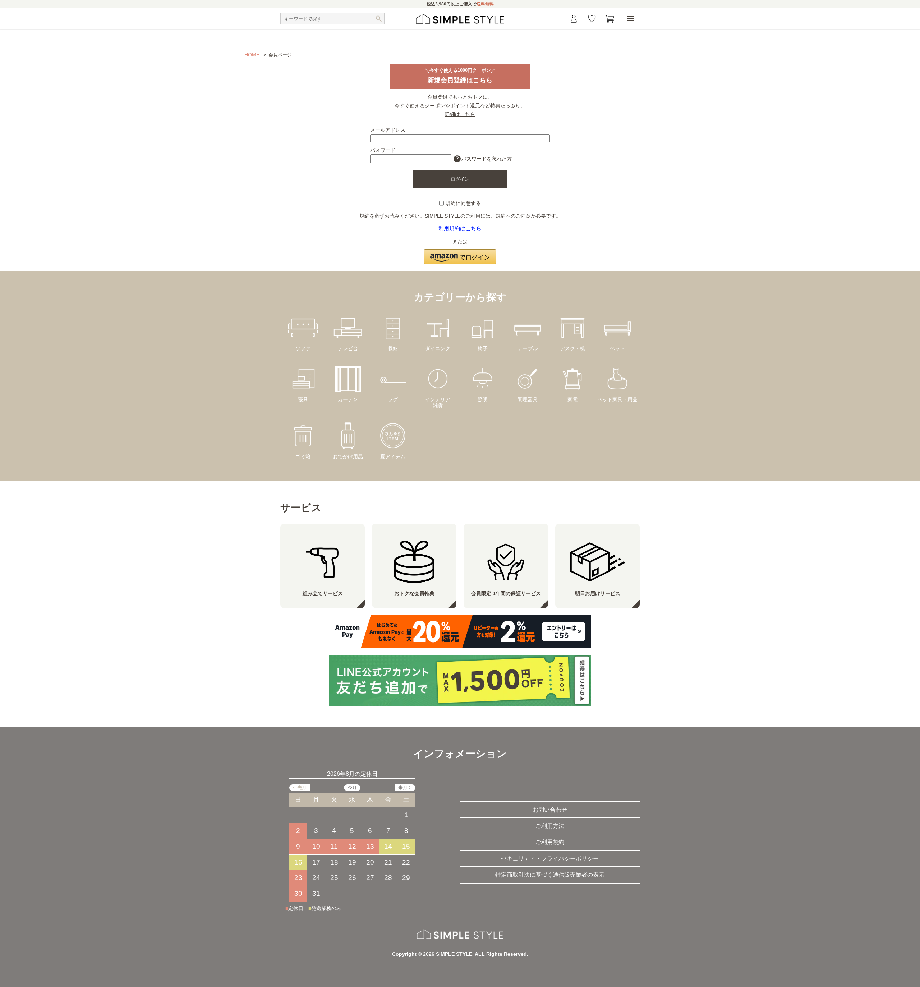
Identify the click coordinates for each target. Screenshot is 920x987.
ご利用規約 (549, 842)
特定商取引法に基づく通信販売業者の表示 (549, 875)
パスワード (382, 150)
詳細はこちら (460, 114)
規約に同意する (463, 203)
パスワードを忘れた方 (482, 158)
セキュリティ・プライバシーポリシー (550, 859)
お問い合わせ (550, 810)
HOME (251, 54)
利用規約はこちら (460, 228)
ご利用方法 (549, 826)
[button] (460, 252)
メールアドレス (387, 130)
